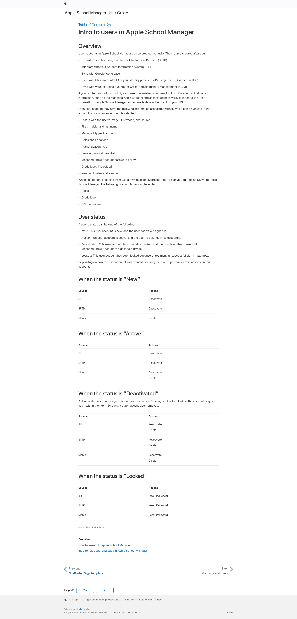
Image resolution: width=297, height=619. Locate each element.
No (104, 590)
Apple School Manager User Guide (96, 12)
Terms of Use (118, 612)
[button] (94, 24)
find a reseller (83, 609)
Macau (230, 612)
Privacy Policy (134, 612)
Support (76, 600)
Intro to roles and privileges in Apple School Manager (112, 550)
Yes (85, 590)
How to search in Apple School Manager (104, 545)
